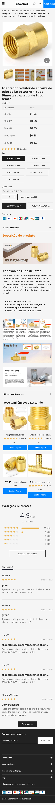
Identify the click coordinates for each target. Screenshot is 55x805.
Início (4, 11)
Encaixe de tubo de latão (21, 11)
